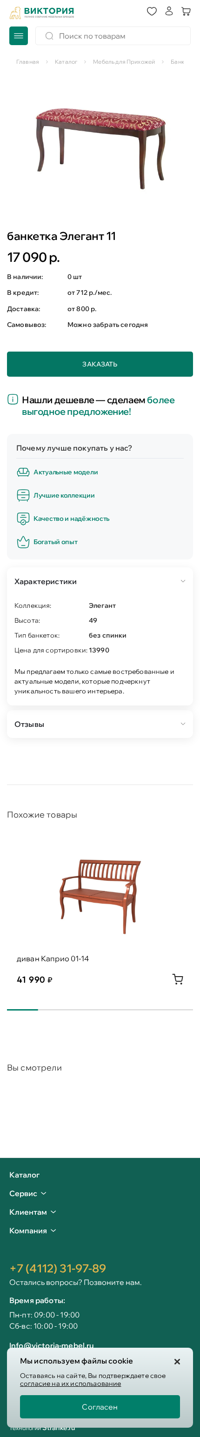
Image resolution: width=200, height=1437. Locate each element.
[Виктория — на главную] (41, 12)
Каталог (24, 1175)
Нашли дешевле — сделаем (98, 405)
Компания (28, 1230)
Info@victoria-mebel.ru (51, 1345)
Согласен (100, 1406)
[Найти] (49, 36)
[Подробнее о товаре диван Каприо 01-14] (177, 981)
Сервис (23, 1193)
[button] (152, 12)
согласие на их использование (70, 1383)
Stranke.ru (58, 1428)
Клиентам (28, 1212)
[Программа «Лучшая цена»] (14, 399)
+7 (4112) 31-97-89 (57, 1268)
